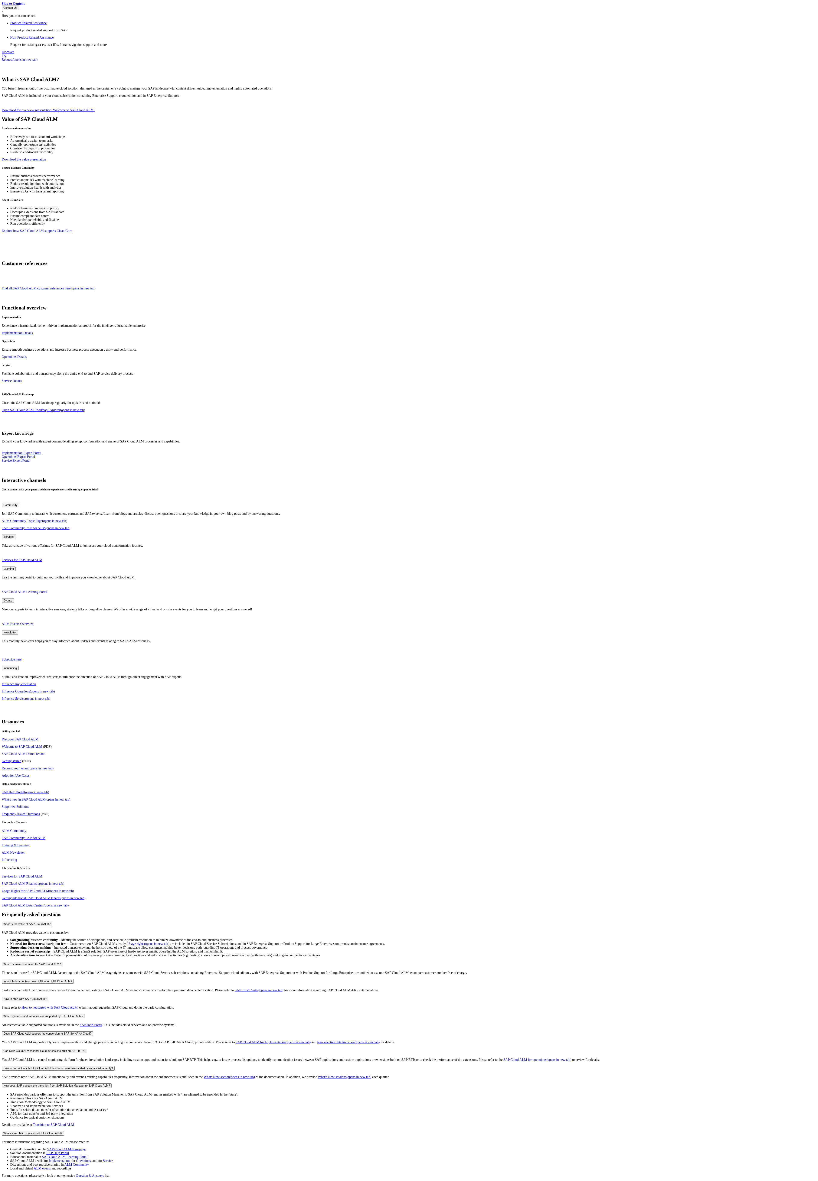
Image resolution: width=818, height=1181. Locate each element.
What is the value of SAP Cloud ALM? (26, 924)
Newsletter (9, 632)
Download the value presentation (24, 159)
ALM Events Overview (18, 624)
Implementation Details (17, 333)
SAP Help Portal (25, 792)
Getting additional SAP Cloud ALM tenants (43, 898)
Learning (8, 568)
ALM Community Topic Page (34, 521)
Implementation (59, 1160)
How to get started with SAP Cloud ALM (50, 1007)
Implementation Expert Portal (21, 453)
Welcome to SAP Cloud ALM (22, 746)
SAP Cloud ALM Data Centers (35, 905)
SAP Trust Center (259, 990)
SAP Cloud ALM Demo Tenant (23, 754)
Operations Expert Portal (18, 456)
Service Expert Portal (16, 460)
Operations (83, 1160)
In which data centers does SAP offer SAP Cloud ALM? (37, 981)
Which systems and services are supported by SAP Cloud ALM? (43, 1016)
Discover (8, 52)
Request (19, 59)
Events (7, 600)
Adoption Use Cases (15, 775)
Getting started (11, 761)
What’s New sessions (344, 1077)
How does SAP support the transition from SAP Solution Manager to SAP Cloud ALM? (56, 1085)
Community (10, 505)
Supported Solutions (15, 806)
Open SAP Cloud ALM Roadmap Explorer (43, 410)
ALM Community (14, 831)
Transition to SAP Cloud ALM (53, 1124)
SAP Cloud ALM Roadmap (33, 883)
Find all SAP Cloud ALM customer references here (48, 288)
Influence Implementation (19, 684)
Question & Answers (90, 1175)
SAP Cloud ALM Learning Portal (24, 592)
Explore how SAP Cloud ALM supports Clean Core (37, 231)
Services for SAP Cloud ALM (22, 560)
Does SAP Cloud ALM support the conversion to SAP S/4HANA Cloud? (47, 1033)
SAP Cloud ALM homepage (66, 1149)
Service (108, 1160)
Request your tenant (27, 768)
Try (4, 56)
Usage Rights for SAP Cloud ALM (38, 891)
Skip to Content (13, 3)
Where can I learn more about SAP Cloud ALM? (32, 1133)
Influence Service (26, 698)
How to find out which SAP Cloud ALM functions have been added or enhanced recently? (58, 1068)
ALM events (42, 1168)
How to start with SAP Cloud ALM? (24, 998)
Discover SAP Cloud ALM (20, 739)
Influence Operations (28, 691)
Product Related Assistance (28, 23)
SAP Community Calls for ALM (36, 528)
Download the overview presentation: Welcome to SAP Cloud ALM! (48, 110)
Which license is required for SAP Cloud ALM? (32, 964)
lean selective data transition (348, 1042)
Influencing (10, 668)
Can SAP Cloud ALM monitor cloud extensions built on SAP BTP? (44, 1050)
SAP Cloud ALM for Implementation (273, 1042)
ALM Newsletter (13, 852)
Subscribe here (12, 659)
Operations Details (14, 356)
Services (8, 536)
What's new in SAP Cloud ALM (36, 799)
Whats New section (229, 1077)
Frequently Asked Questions (21, 814)
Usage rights (148, 943)
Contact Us (10, 7)
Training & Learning (15, 845)
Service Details (12, 381)
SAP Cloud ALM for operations (537, 1059)
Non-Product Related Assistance (32, 37)
